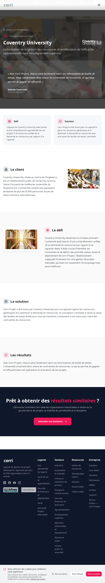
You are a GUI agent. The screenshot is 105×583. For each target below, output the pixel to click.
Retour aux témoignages (17, 29)
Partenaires (94, 480)
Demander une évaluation (50, 421)
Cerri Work (94, 470)
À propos (93, 465)
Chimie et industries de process (61, 481)
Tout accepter (94, 574)
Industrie (59, 465)
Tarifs (40, 503)
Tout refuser (77, 574)
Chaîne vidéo (78, 491)
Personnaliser (61, 574)
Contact (92, 490)
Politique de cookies (37, 579)
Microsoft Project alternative (42, 511)
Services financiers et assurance (60, 501)
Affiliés (92, 485)
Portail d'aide (78, 486)
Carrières (93, 475)
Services (75, 482)
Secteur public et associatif (59, 549)
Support (92, 495)
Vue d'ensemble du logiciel (43, 468)
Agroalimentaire (62, 509)
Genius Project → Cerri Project (94, 503)
